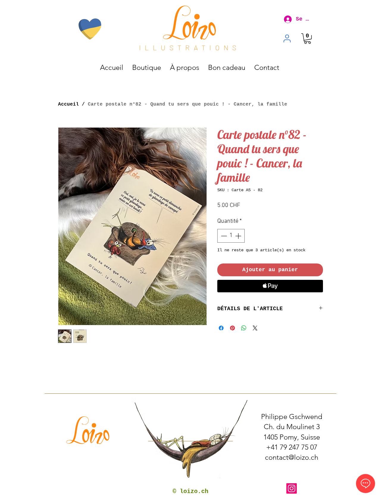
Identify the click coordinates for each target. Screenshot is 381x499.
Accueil (68, 104)
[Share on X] (255, 328)
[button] (307, 38)
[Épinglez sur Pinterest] (232, 328)
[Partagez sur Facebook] (221, 328)
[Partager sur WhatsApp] (243, 328)
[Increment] (239, 235)
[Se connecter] (286, 19)
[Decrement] (223, 235)
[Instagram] (291, 488)
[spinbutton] (231, 235)
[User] (287, 38)
